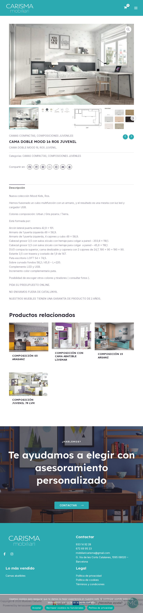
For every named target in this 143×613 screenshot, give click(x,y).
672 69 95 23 (84, 548)
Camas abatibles (15, 575)
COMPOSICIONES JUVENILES (55, 135)
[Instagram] (11, 554)
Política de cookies (87, 579)
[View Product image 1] (23, 118)
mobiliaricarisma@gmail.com (93, 553)
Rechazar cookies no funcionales (65, 607)
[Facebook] (4, 554)
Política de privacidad (88, 575)
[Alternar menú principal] (136, 8)
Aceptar (36, 607)
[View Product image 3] (87, 118)
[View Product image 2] (55, 110)
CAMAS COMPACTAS (22, 135)
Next (133, 118)
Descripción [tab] (17, 187)
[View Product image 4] (119, 118)
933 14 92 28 (83, 544)
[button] (128, 29)
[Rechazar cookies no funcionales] (138, 604)
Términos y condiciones (90, 584)
